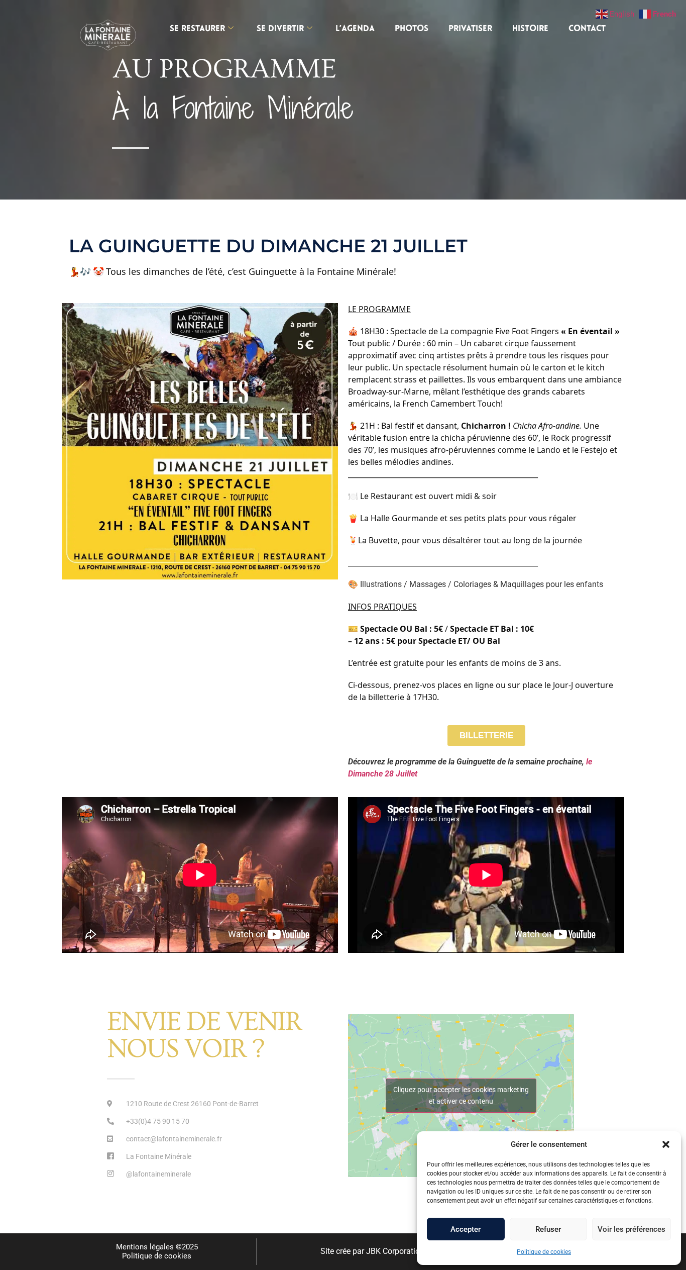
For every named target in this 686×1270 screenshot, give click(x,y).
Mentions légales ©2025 (157, 1246)
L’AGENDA (355, 29)
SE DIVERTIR (280, 29)
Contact (587, 29)
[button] (666, 1144)
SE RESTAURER (197, 29)
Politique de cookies (544, 1251)
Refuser (548, 1229)
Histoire (530, 29)
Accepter (465, 1229)
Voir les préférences (631, 1229)
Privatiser (470, 29)
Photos (411, 29)
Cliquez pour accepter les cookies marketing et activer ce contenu (461, 1095)
